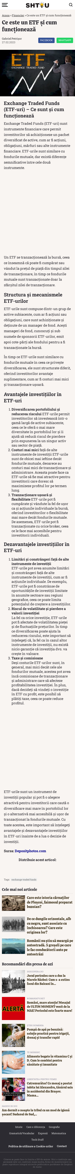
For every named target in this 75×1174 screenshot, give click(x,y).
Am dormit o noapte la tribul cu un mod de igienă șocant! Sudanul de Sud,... (36, 1112)
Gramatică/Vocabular (21, 1133)
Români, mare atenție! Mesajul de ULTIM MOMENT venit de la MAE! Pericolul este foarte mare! (49, 1007)
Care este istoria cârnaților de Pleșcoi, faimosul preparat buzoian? (49, 902)
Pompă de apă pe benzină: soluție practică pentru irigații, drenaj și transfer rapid (48, 1034)
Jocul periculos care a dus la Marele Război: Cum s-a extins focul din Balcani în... (48, 980)
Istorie (18, 1127)
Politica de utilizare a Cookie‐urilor (30, 1146)
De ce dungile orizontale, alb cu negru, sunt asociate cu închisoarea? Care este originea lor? (49, 925)
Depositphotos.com (30, 851)
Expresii (43, 1133)
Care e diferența (35, 1127)
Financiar (18, 15)
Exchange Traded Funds (24, 879)
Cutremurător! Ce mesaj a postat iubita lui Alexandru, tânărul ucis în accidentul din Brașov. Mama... (50, 1089)
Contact (62, 1146)
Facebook (46, 40)
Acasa (6, 15)
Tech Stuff (37, 1139)
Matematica (59, 1133)
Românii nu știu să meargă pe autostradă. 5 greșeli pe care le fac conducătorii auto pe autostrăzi (50, 947)
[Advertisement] (37, 213)
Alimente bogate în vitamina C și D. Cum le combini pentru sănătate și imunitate (49, 1060)
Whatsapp (64, 40)
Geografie (54, 1127)
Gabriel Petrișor (12, 38)
